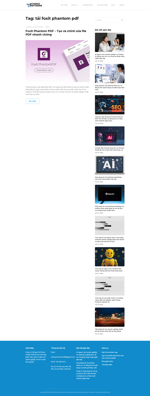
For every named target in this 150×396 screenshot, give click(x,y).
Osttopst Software (58, 392)
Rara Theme (90, 392)
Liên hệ (121, 5)
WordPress (106, 392)
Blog (113, 5)
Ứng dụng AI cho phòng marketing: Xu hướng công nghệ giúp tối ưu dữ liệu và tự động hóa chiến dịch (109, 208)
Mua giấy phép (103, 5)
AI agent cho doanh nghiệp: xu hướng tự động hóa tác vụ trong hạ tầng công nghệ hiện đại (109, 56)
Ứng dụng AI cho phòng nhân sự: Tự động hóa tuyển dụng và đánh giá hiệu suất (109, 87)
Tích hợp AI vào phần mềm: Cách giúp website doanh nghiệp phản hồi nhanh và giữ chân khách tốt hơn (109, 239)
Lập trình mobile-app (110, 352)
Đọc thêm (32, 101)
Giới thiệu (64, 5)
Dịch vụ (74, 5)
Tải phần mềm (87, 5)
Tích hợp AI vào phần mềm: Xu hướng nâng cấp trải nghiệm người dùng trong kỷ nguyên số (109, 300)
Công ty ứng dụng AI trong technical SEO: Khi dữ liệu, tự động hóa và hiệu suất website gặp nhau (109, 119)
